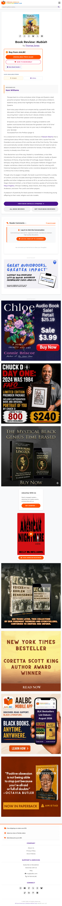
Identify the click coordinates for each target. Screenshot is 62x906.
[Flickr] (37, 892)
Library (34, 78)
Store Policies (31, 854)
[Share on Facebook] (20, 36)
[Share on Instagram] (24, 36)
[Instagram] (20, 888)
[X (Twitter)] (33, 888)
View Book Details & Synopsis (30, 203)
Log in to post (51, 223)
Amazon (14, 78)
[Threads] (37, 888)
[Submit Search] (58, 7)
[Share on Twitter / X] (37, 36)
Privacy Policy (31, 851)
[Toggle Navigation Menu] (59, 3)
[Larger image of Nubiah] (31, 24)
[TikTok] (24, 892)
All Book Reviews (17, 209)
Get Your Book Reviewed (45, 209)
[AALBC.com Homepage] (11, 3)
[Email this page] (42, 36)
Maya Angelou (9, 186)
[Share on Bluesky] (33, 36)
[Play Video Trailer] (31, 534)
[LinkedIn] (29, 892)
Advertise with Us (31, 867)
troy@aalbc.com (31, 873)
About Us (31, 848)
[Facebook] (29, 888)
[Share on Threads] (29, 36)
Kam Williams (12, 90)
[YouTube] (24, 888)
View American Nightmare (32, 557)
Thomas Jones (32, 45)
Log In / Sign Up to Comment (32, 239)
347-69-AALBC (32, 876)
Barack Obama (47, 137)
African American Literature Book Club (26, 903)
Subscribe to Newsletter (31, 865)
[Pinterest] (33, 892)
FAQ (31, 870)
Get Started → (31, 505)
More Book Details (14, 67)
